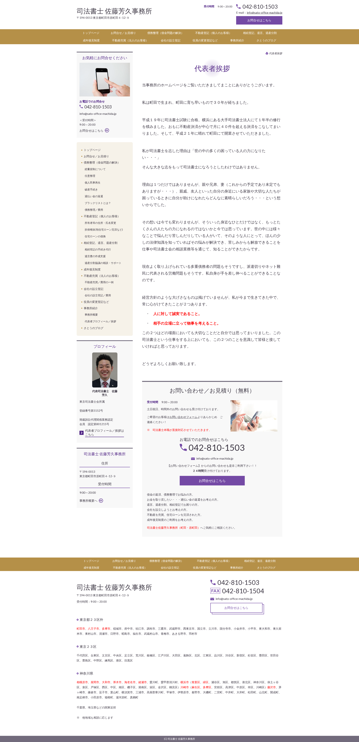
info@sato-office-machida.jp (264, 12)
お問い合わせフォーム (183, 417)
